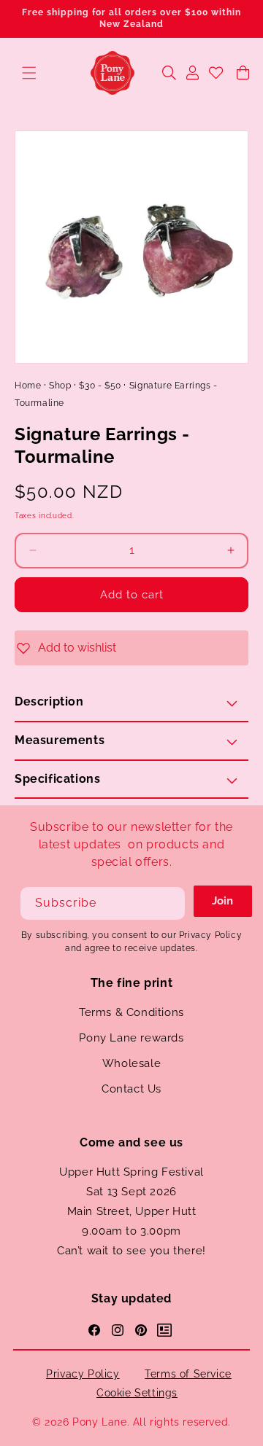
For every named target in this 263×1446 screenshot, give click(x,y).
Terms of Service (188, 1374)
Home (28, 385)
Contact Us (131, 1088)
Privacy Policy (82, 1374)
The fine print (131, 983)
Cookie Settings (137, 1393)
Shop (60, 385)
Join (222, 900)
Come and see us (131, 1142)
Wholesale (131, 1063)
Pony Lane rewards (131, 1037)
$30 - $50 (100, 385)
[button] (29, 73)
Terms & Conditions (131, 1012)
